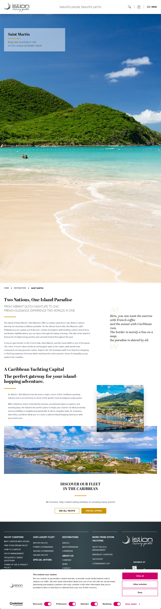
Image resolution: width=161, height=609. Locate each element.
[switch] (72, 604)
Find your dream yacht (16, 545)
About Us (67, 555)
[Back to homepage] (16, 7)
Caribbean (67, 551)
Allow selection (140, 584)
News (65, 564)
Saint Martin (37, 288)
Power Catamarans (43, 547)
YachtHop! (97, 559)
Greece (65, 543)
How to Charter (12, 549)
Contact (66, 568)
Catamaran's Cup (101, 563)
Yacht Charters (14, 537)
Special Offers (42, 559)
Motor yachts (40, 543)
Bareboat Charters (102, 554)
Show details (131, 604)
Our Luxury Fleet (44, 537)
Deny (140, 592)
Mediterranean (70, 547)
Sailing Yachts (40, 555)
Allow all (140, 576)
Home (6, 288)
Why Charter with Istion (16, 541)
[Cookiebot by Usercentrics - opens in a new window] (16, 604)
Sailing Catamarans (43, 551)
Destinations (20, 288)
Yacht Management (14, 553)
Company (66, 560)
